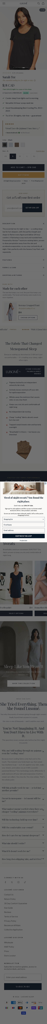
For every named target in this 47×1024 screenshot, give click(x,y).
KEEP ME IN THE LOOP (23, 536)
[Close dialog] (45, 483)
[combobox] (23, 519)
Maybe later (23, 540)
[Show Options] (43, 519)
